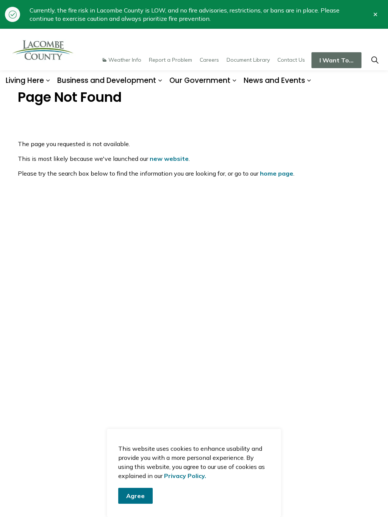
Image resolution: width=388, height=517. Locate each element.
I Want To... (336, 60)
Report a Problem (170, 59)
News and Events (274, 80)
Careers (209, 59)
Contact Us (291, 59)
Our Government (199, 80)
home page (276, 173)
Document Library (248, 59)
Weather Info (124, 59)
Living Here (25, 80)
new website (169, 158)
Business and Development (106, 80)
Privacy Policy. (185, 476)
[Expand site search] (374, 60)
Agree (135, 496)
